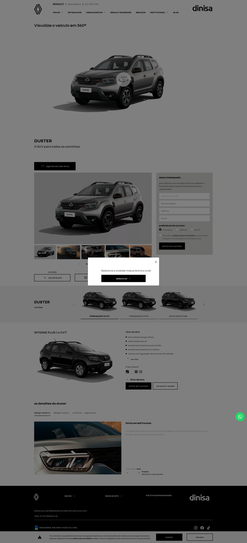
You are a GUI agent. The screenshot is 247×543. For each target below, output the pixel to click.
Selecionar (121, 278)
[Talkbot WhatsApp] (240, 416)
